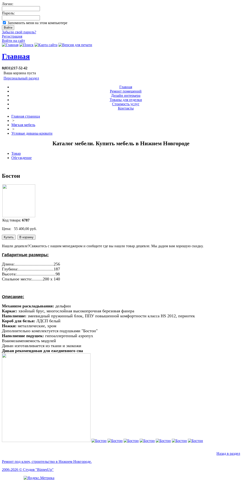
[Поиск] (26, 45)
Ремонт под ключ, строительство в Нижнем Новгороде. (47, 462)
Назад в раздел (228, 453)
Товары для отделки (126, 100)
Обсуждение (21, 158)
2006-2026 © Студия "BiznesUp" (28, 470)
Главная (16, 56)
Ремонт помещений (126, 91)
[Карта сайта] (46, 45)
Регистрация (12, 36)
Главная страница (25, 116)
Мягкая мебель (23, 125)
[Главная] (10, 45)
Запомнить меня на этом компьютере (37, 23)
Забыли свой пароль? (19, 32)
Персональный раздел (21, 78)
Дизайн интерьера (125, 95)
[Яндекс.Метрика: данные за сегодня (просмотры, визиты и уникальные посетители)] (39, 478)
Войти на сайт (13, 41)
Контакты (126, 108)
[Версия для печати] (75, 45)
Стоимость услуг (125, 104)
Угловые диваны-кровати (31, 133)
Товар (16, 153)
